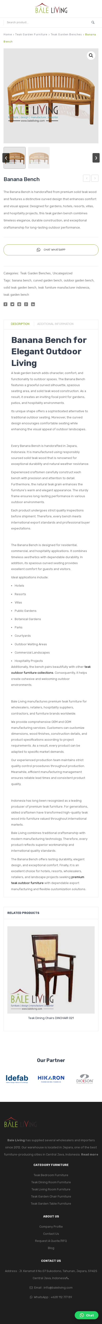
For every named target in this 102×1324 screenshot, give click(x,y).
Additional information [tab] (55, 324)
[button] (91, 55)
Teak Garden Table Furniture (51, 1203)
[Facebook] (5, 304)
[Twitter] (12, 304)
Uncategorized (62, 273)
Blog (51, 1248)
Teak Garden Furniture (31, 34)
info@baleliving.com (58, 1287)
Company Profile (51, 1226)
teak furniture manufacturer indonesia (63, 287)
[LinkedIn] (33, 304)
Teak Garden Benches (66, 34)
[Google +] (26, 304)
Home (8, 34)
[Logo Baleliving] (51, 8)
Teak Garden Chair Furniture (51, 1196)
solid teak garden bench (20, 287)
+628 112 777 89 (61, 1297)
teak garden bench (16, 294)
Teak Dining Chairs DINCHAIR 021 (51, 1018)
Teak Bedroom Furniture (51, 1175)
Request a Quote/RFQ (51, 1241)
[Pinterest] (19, 304)
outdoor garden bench (78, 280)
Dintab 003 (86, 179)
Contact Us (51, 1233)
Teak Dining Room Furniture (51, 1182)
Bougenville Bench (95, 179)
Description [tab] (20, 324)
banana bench (21, 280)
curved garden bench (47, 280)
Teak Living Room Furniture (51, 1189)
